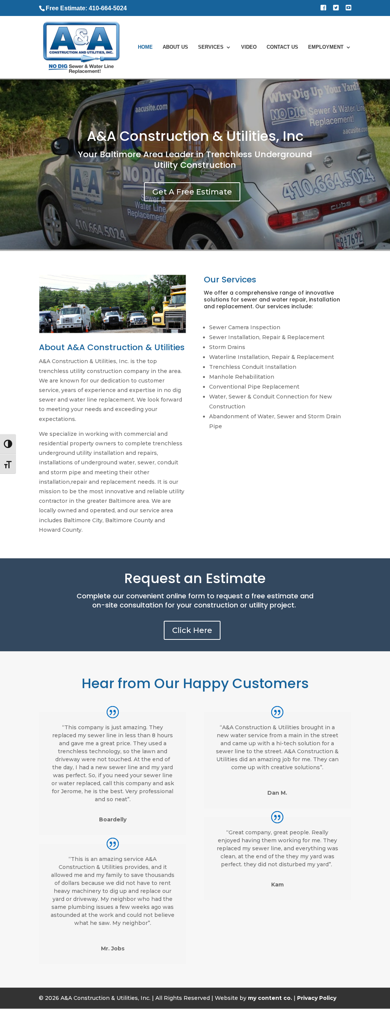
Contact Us (282, 47)
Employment (326, 47)
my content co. (270, 998)
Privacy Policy (316, 998)
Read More (233, 454)
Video (249, 47)
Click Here (192, 630)
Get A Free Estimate (192, 191)
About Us (175, 47)
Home (145, 47)
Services (211, 47)
